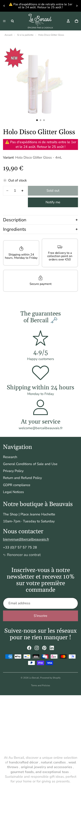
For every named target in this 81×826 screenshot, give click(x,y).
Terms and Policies (40, 685)
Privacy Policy (13, 471)
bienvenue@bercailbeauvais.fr (26, 539)
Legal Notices (13, 492)
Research (10, 457)
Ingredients (14, 229)
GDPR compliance (16, 485)
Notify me (53, 202)
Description (14, 220)
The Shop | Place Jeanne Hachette (29, 514)
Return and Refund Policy (22, 478)
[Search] (12, 21)
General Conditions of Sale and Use (30, 464)
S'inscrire (40, 615)
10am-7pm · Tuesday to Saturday (29, 521)
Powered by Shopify (50, 677)
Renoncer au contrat (24, 554)
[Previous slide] (4, 6)
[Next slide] (77, 6)
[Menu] (4, 21)
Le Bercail (34, 677)
